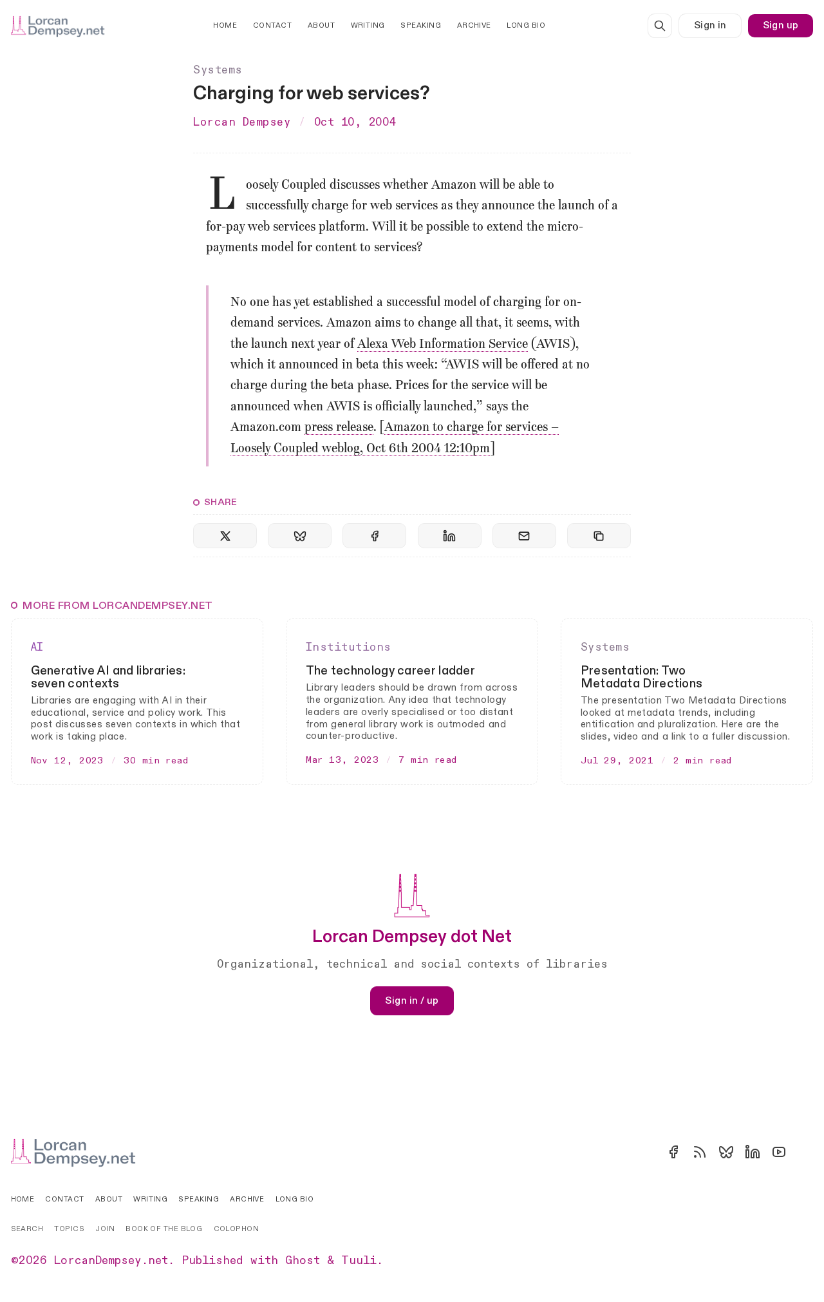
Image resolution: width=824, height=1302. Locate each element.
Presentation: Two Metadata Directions (642, 677)
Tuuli (359, 1261)
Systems (218, 70)
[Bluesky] (726, 1152)
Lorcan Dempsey (241, 122)
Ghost (302, 1261)
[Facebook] (673, 1152)
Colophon (236, 1229)
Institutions (348, 647)
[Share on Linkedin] (450, 535)
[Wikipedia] (805, 1152)
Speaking (420, 25)
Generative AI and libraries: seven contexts (108, 677)
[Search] (659, 25)
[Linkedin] (752, 1152)
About (321, 25)
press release (338, 427)
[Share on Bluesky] (300, 535)
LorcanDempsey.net (111, 1261)
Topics (69, 1229)
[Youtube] (779, 1152)
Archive (474, 25)
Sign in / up (411, 1000)
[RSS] (699, 1152)
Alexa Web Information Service (442, 344)
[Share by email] (524, 535)
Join (105, 1229)
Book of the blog (164, 1229)
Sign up (781, 25)
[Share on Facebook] (374, 535)
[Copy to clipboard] (599, 535)
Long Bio (526, 25)
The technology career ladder (390, 671)
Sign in (710, 25)
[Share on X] (225, 535)
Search (27, 1229)
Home (225, 25)
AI (37, 647)
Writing (368, 25)
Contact (272, 25)
